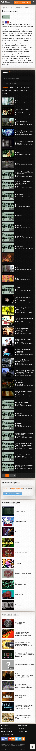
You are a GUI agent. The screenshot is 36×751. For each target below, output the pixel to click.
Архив (4, 8)
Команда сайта (23, 725)
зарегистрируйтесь (17, 488)
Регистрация (25, 2)
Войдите (5, 488)
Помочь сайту (5, 728)
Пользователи (22, 731)
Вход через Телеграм (13, 493)
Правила (21, 728)
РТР (11, 8)
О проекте (4, 725)
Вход (17, 2)
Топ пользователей (7, 734)
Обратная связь (6, 731)
